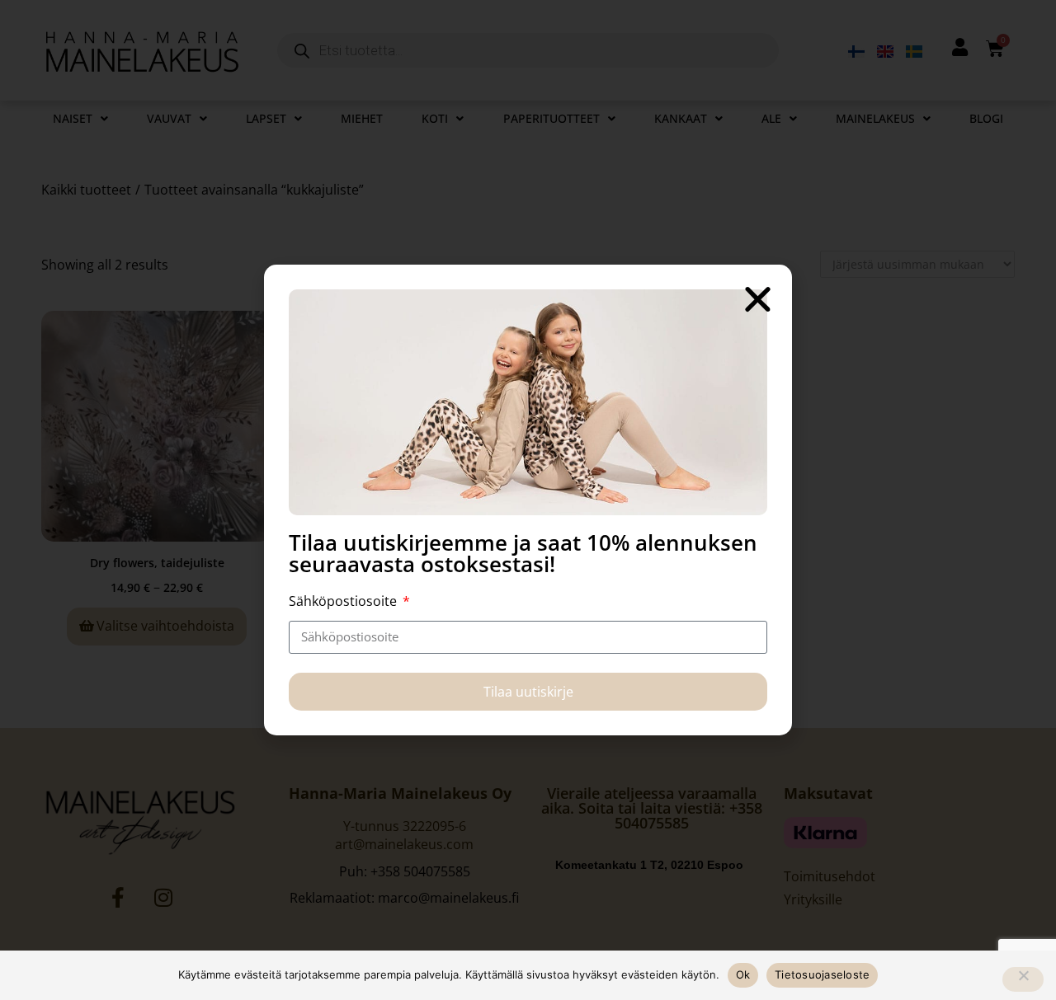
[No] (1023, 979)
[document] (528, 500)
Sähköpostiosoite (344, 601)
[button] (758, 299)
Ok (743, 974)
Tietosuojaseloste (822, 974)
